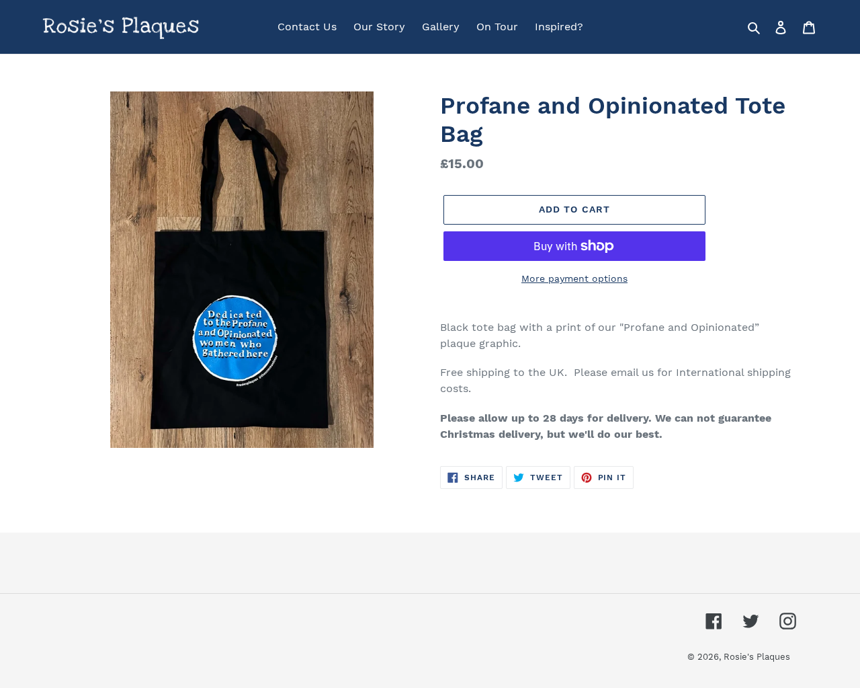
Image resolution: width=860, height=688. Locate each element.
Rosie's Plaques (757, 657)
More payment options (574, 278)
